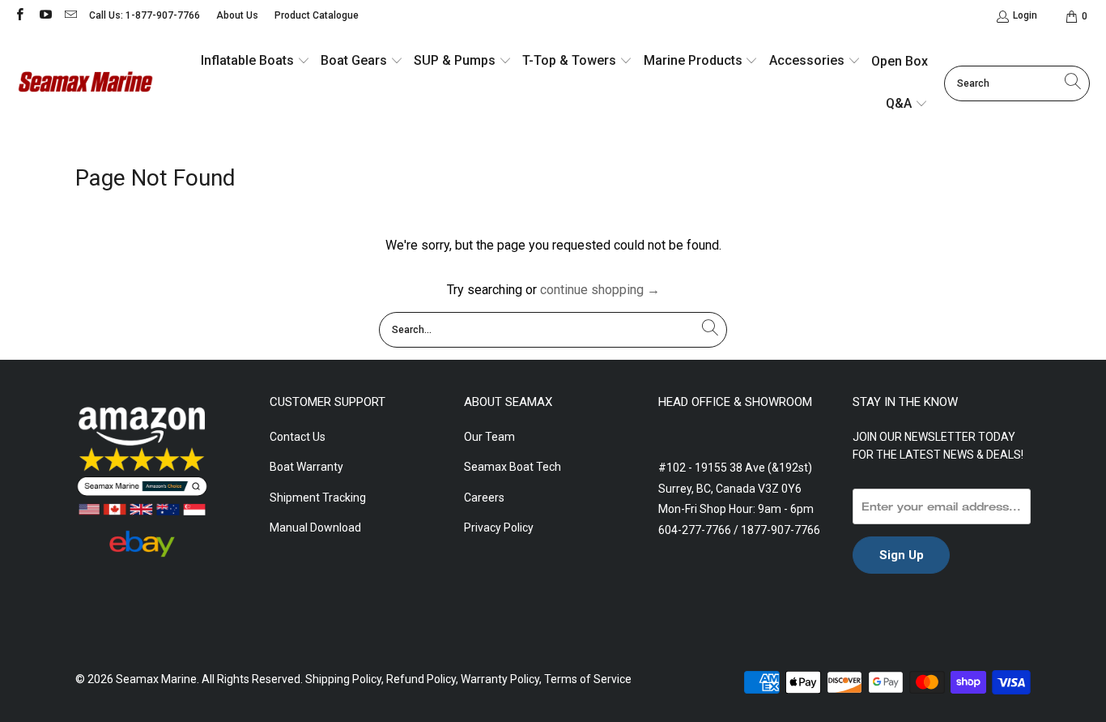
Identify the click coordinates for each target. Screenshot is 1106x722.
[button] (255, 62)
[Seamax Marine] (85, 83)
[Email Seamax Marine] (70, 16)
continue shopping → (600, 289)
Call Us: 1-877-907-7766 (144, 15)
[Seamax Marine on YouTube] (44, 16)
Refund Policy (421, 679)
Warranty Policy (500, 679)
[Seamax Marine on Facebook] (19, 16)
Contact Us (297, 436)
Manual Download (315, 527)
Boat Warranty (306, 466)
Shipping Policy (343, 679)
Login (1025, 15)
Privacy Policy (499, 527)
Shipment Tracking (318, 497)
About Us (237, 15)
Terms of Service (588, 679)
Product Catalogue (316, 15)
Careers (484, 497)
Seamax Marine (156, 679)
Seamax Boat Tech (512, 466)
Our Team (489, 436)
